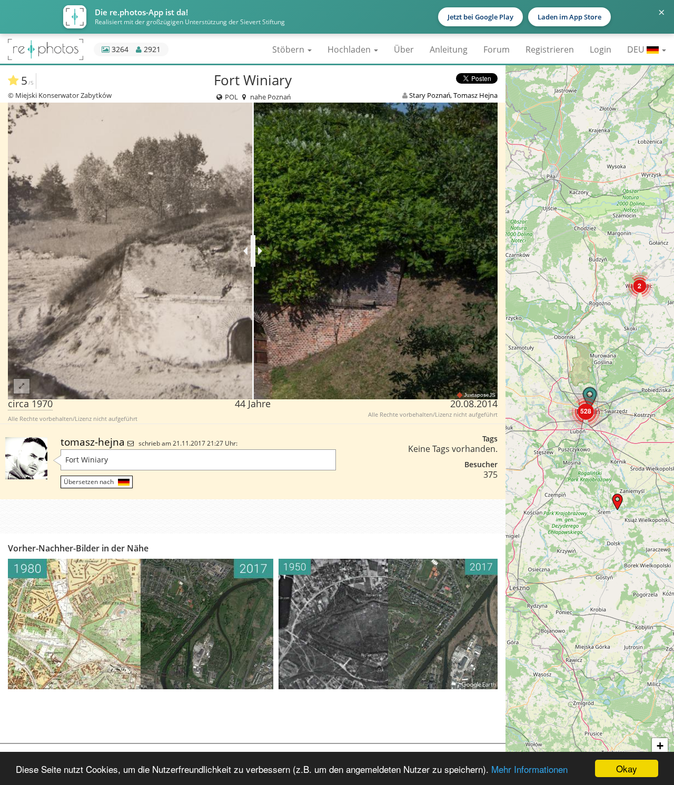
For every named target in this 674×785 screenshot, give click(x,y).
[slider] (253, 251)
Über (404, 49)
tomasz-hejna (94, 442)
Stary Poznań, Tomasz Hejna (453, 95)
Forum (496, 49)
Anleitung (449, 49)
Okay (626, 768)
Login (600, 49)
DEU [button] (637, 49)
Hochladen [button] (350, 49)
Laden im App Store (569, 17)
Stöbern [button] (289, 49)
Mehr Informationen (529, 769)
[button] (639, 286)
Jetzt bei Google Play (480, 17)
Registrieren (550, 49)
